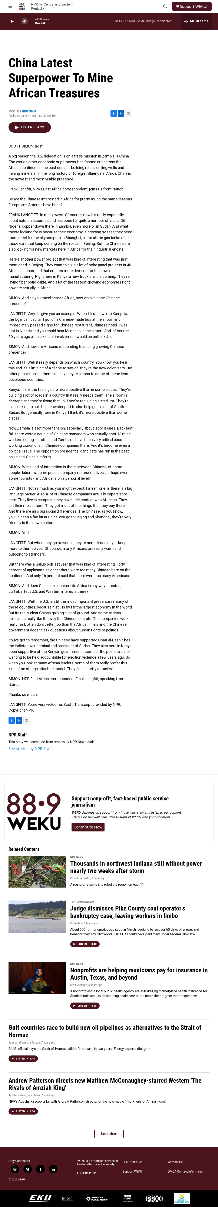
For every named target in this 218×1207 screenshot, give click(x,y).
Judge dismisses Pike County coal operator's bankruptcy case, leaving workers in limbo (127, 912)
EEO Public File (132, 1162)
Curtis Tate (76, 923)
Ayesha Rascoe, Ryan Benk (24, 1095)
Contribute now (88, 827)
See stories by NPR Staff (30, 748)
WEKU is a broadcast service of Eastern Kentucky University (97, 1162)
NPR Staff (29, 111)
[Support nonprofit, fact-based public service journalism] (33, 812)
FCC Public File (86, 1173)
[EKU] (40, 1198)
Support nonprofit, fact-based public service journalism (120, 801)
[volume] (24, 21)
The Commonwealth (82, 902)
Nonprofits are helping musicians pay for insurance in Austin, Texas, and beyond (139, 973)
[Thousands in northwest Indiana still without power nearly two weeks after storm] (37, 872)
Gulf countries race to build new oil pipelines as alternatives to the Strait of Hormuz (105, 1031)
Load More (109, 1134)
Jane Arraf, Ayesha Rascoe (24, 1042)
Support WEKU (132, 1171)
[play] (11, 21)
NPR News (76, 857)
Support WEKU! (193, 6)
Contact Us (175, 1162)
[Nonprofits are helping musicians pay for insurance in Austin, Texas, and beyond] (37, 978)
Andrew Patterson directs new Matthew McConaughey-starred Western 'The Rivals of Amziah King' (105, 1084)
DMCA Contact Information (186, 1171)
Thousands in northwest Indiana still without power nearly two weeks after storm (136, 867)
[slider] (31, 21)
